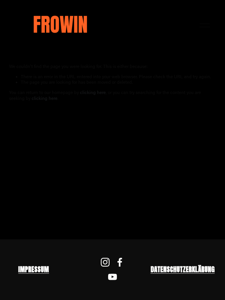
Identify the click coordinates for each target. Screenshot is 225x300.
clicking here (93, 92)
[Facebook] (120, 262)
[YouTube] (112, 277)
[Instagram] (105, 262)
